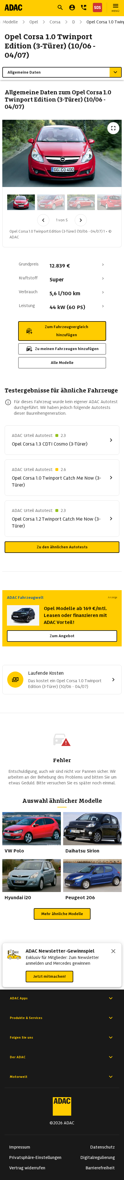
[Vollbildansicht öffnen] (113, 128)
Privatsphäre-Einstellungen (35, 1157)
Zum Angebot (62, 635)
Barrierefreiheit (100, 1167)
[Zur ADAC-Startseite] (13, 7)
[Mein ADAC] (72, 7)
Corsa (55, 22)
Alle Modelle (62, 362)
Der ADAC (17, 1057)
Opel (33, 22)
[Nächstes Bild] (81, 220)
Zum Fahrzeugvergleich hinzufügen (66, 330)
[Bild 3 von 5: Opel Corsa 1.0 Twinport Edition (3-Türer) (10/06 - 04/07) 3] (81, 202)
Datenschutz (102, 1147)
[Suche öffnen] (60, 7)
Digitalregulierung (97, 1157)
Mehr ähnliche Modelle (62, 913)
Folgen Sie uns (21, 1037)
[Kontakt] (83, 7)
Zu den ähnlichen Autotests (62, 547)
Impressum (19, 1147)
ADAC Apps (19, 998)
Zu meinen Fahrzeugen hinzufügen (67, 348)
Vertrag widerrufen (27, 1167)
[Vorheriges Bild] (43, 220)
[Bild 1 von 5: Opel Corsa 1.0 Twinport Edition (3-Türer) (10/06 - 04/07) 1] (21, 202)
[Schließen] (113, 952)
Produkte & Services (26, 1018)
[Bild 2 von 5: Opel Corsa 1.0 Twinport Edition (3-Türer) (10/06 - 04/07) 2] (51, 202)
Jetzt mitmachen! (49, 976)
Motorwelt (18, 1077)
